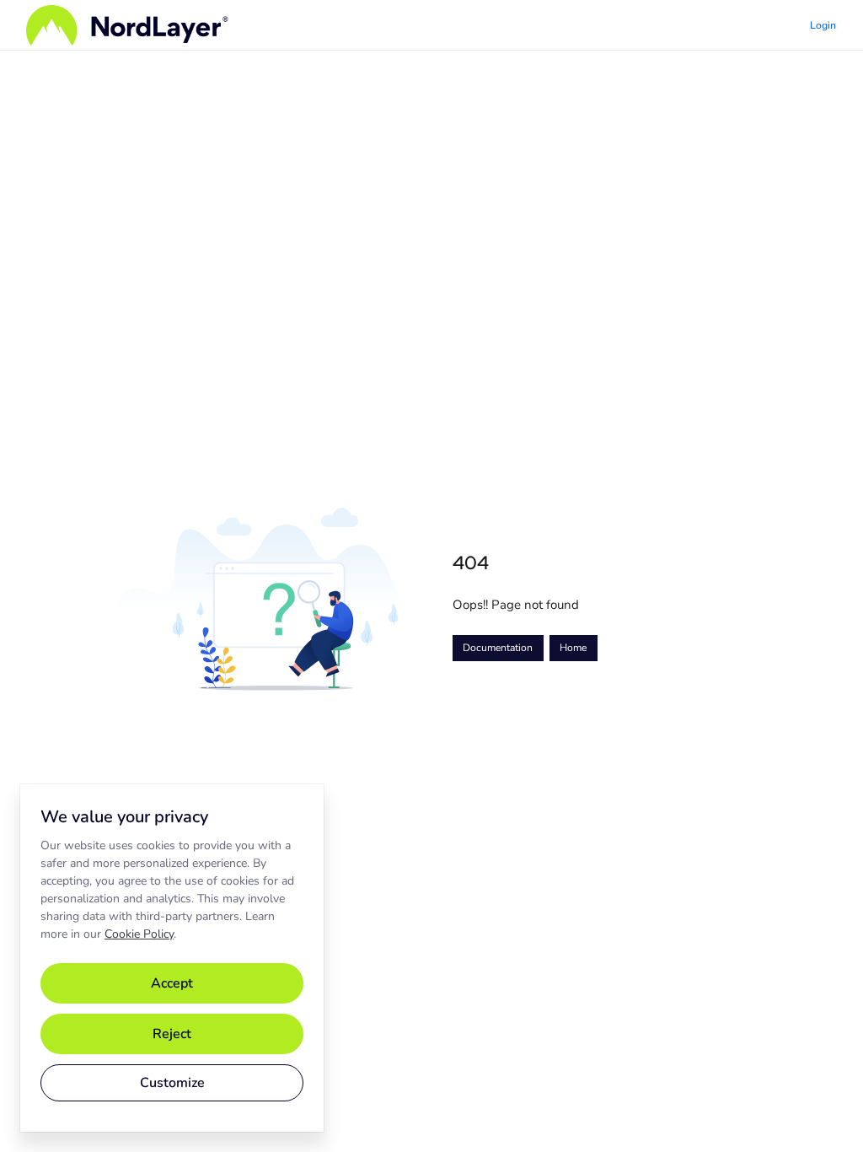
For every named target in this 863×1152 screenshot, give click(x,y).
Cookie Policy (139, 934)
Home (573, 647)
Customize (172, 1083)
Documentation (498, 647)
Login (823, 25)
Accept (172, 983)
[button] (825, 1110)
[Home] (127, 25)
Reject (172, 1034)
